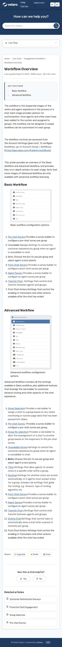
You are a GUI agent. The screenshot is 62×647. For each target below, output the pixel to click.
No (40, 579)
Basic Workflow (19, 91)
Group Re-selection (18, 432)
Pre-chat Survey (16, 237)
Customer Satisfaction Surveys (25, 599)
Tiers (10, 467)
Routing (12, 475)
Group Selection (16, 408)
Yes (25, 579)
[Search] (56, 25)
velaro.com (39, 3)
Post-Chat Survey (17, 265)
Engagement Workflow (34, 58)
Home (7, 58)
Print (48, 554)
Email (35, 554)
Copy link (21, 554)
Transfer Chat (15, 281)
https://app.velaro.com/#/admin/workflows (27, 150)
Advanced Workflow (21, 95)
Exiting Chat (14, 518)
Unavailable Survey (17, 447)
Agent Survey (15, 273)
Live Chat (12, 43)
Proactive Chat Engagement (24, 607)
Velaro (40, 642)
